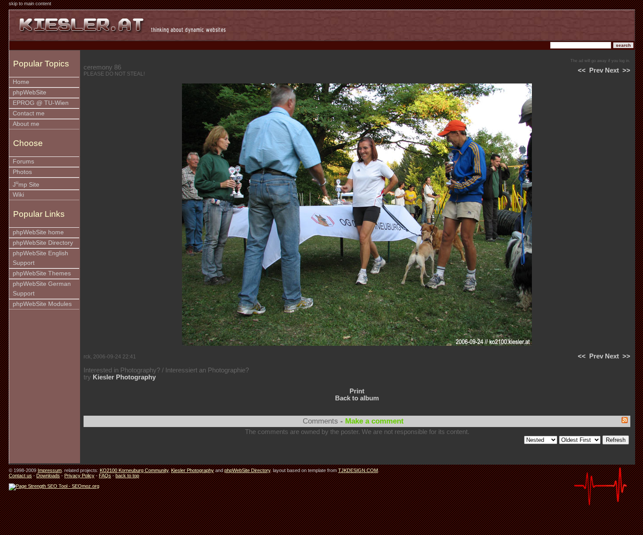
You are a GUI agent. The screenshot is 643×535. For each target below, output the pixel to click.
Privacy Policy (79, 475)
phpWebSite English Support (40, 258)
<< (582, 70)
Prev (596, 70)
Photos (22, 172)
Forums (23, 161)
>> (626, 70)
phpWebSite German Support (42, 289)
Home (21, 82)
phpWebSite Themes (42, 273)
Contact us (20, 475)
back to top (127, 475)
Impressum (50, 470)
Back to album (357, 398)
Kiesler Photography (124, 377)
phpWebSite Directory (43, 243)
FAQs (105, 475)
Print (356, 391)
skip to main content (30, 3)
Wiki (18, 194)
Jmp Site (26, 184)
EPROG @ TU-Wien (41, 103)
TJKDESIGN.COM (358, 470)
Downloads (48, 475)
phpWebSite (29, 92)
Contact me (29, 113)
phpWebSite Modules (42, 304)
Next (612, 70)
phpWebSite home (38, 232)
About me (26, 124)
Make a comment (374, 421)
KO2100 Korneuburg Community (134, 470)
